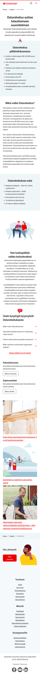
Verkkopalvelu (31, 3)
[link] (4, 3)
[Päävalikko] (36, 3)
